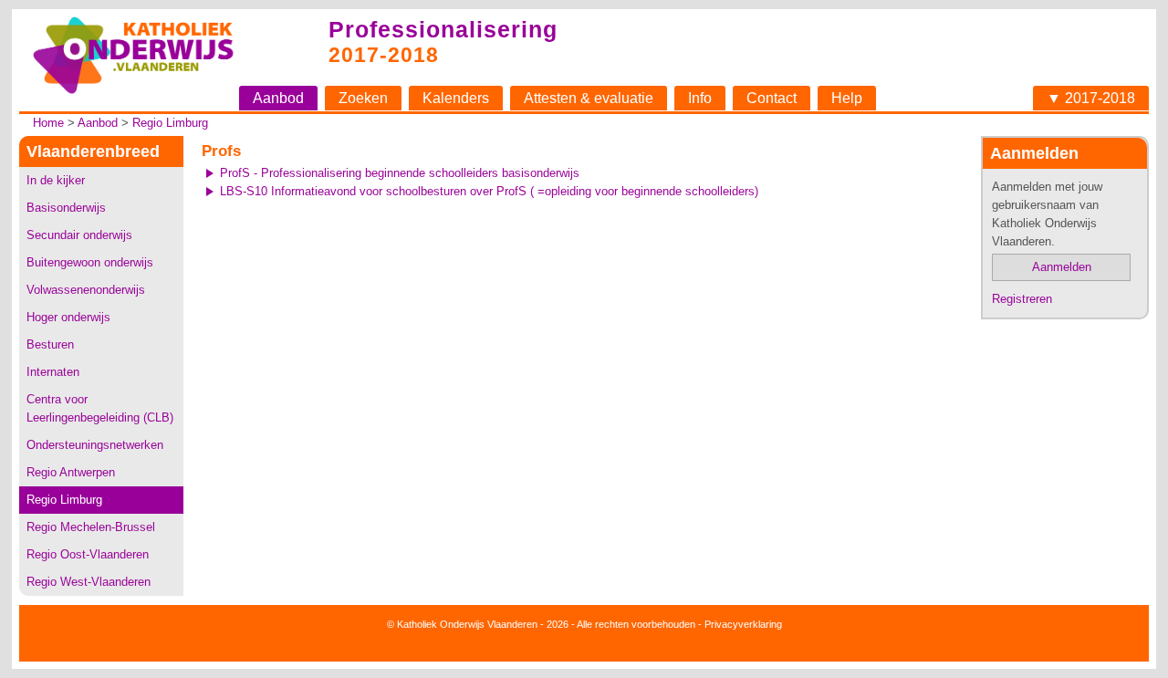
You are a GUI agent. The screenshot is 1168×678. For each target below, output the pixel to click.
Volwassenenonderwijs (85, 290)
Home (48, 123)
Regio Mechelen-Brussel (90, 527)
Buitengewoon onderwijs (89, 262)
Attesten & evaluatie (588, 98)
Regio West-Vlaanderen (88, 582)
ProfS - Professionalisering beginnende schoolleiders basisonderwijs (399, 173)
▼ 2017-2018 (1091, 98)
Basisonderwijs (66, 207)
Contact (771, 98)
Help (846, 98)
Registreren (1022, 299)
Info (700, 98)
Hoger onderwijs (68, 317)
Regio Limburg (170, 123)
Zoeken (363, 98)
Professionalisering (443, 29)
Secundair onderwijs (79, 235)
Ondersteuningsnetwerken (94, 445)
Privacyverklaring (743, 624)
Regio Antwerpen (70, 472)
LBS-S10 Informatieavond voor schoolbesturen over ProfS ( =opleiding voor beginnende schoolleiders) (489, 191)
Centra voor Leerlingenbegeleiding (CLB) (99, 408)
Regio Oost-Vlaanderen (87, 554)
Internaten (52, 372)
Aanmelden (1061, 267)
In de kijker (55, 180)
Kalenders (455, 98)
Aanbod (278, 98)
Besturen (50, 344)
